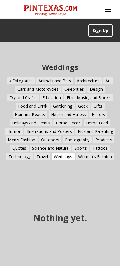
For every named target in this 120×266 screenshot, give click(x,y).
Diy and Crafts (23, 97)
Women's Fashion (95, 156)
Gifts (97, 106)
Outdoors (50, 139)
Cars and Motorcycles (38, 89)
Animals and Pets (54, 80)
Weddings (63, 156)
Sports (81, 148)
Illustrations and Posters (49, 131)
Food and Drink (32, 106)
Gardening (62, 106)
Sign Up (100, 30)
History (98, 114)
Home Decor (68, 123)
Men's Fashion (21, 139)
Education (51, 97)
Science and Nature (50, 148)
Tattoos (100, 148)
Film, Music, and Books (89, 97)
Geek (83, 106)
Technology (19, 156)
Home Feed (97, 123)
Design (96, 89)
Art (108, 80)
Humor (13, 131)
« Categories (21, 80)
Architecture (88, 80)
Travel (42, 156)
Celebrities (74, 89)
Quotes (19, 148)
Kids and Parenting (95, 131)
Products (103, 139)
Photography (77, 139)
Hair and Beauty (30, 114)
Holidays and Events (31, 123)
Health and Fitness (68, 114)
